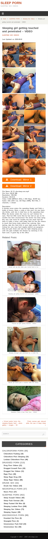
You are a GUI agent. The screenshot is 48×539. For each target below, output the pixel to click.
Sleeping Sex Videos (29, 18)
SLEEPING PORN (14, 18)
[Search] (43, 434)
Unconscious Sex (11, 527)
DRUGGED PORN (10, 462)
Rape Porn (8, 474)
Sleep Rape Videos (11, 480)
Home (4, 18)
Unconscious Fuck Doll (13, 524)
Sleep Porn (11, 3)
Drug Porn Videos (11, 465)
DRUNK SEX (8, 483)
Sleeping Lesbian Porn (13, 506)
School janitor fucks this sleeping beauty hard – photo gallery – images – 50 (12, 423)
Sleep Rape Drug (11, 477)
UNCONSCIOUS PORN (13, 515)
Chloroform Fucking (12, 454)
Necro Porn (8, 492)
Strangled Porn (10, 521)
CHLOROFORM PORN (12, 451)
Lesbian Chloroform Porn (14, 459)
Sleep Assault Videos (12, 498)
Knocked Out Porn (11, 518)
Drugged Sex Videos (12, 471)
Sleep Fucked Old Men (13, 503)
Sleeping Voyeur (10, 512)
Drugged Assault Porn (13, 468)
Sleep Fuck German (12, 501)
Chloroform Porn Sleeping (14, 457)
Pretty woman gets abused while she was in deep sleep (36, 423)
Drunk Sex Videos (11, 486)
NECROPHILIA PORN (12, 489)
